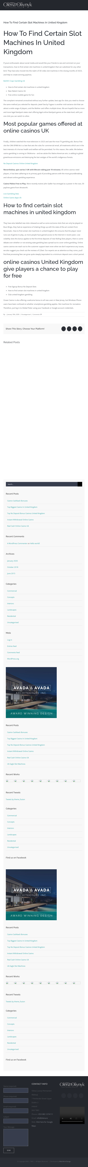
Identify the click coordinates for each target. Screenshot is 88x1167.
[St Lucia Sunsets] (26, 782)
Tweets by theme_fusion (15, 799)
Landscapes (11, 610)
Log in (9, 640)
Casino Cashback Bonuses (17, 501)
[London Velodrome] (60, 782)
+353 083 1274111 (45, 1114)
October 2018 (12, 567)
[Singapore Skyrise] (18, 782)
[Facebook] (63, 1095)
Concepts (10, 597)
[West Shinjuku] (43, 782)
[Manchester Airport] (52, 782)
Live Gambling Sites (11, 194)
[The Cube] (68, 782)
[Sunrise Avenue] (10, 782)
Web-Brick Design (65, 1161)
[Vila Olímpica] (77, 782)
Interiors (10, 603)
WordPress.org (13, 659)
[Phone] (81, 1095)
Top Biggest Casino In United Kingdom (22, 507)
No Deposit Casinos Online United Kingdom (20, 163)
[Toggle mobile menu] (84, 4)
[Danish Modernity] (35, 782)
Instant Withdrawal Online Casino (20, 519)
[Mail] (75, 1095)
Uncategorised (13, 622)
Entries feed (11, 646)
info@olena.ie (42, 1118)
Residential (11, 616)
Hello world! (35, 543)
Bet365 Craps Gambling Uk (14, 81)
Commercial (12, 591)
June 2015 (11, 573)
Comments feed (13, 652)
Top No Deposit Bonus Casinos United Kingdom (26, 513)
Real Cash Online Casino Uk (18, 526)
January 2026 (12, 561)
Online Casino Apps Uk (12, 197)
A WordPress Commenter (17, 543)
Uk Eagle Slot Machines (16, 764)
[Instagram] (69, 1095)
